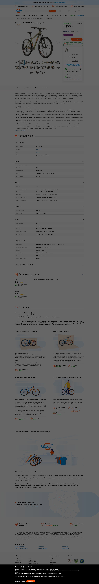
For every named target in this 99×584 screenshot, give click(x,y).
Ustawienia (17, 581)
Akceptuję (30, 581)
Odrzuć (23, 581)
